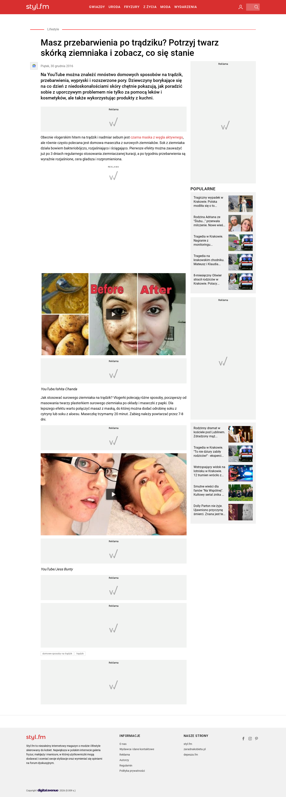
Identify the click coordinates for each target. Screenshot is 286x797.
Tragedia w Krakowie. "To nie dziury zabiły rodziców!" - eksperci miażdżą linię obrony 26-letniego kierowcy (208, 452)
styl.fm (188, 743)
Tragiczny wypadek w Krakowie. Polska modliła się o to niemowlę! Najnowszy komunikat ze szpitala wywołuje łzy (209, 202)
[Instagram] (250, 739)
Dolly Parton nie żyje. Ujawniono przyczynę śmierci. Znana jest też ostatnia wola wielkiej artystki (209, 510)
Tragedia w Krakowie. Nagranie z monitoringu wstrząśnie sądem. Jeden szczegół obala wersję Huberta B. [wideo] (208, 241)
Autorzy (124, 760)
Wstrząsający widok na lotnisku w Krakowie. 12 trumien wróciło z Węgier (209, 471)
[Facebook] (243, 739)
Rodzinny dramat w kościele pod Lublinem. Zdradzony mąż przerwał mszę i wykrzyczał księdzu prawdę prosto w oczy (209, 432)
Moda (165, 7)
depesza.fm (191, 754)
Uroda (114, 7)
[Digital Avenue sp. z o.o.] (48, 790)
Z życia (150, 7)
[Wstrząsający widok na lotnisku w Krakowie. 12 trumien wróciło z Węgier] (240, 473)
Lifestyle (53, 29)
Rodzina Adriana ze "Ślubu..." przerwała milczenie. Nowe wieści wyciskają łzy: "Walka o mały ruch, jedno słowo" (209, 221)
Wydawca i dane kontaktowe (136, 749)
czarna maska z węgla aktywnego (157, 137)
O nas (122, 743)
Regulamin (125, 765)
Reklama (124, 754)
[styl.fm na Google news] (34, 66)
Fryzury (131, 7)
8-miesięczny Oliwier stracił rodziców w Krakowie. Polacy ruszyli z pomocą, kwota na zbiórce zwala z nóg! (208, 280)
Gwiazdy (97, 7)
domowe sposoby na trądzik (57, 653)
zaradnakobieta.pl (195, 749)
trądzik (80, 653)
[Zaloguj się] (241, 7)
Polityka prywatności (132, 770)
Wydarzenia (185, 7)
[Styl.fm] (41, 7)
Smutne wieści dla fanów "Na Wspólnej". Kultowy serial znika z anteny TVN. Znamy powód (208, 491)
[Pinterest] (257, 739)
